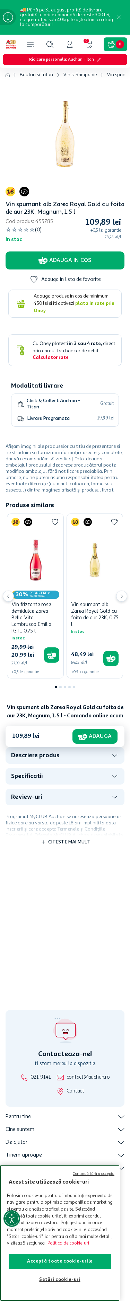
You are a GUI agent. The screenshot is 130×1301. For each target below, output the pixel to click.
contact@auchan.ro (88, 1077)
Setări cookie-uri (59, 1279)
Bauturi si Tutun (36, 74)
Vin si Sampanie (80, 74)
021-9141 (40, 1077)
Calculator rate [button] (51, 357)
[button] (49, 44)
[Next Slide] (121, 596)
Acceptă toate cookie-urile (60, 1261)
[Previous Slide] (8, 596)
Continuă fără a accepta (93, 1174)
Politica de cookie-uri (68, 1243)
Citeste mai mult (69, 842)
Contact (75, 1091)
